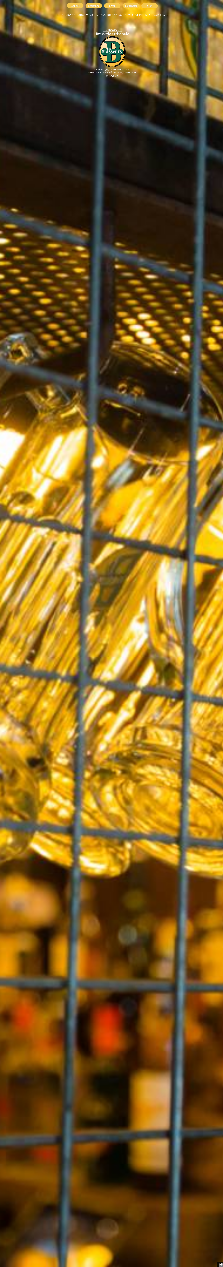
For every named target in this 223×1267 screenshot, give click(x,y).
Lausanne (93, 5)
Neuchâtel (131, 5)
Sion (149, 5)
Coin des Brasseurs (108, 14)
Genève (75, 5)
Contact (160, 14)
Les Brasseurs (70, 14)
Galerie (139, 14)
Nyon (112, 5)
